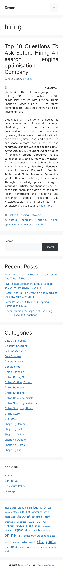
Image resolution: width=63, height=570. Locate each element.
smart (7, 547)
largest (18, 530)
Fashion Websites (15, 351)
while (53, 547)
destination (10, 517)
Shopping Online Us (17, 434)
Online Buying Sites (16, 377)
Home (8, 475)
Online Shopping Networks (25, 215)
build (29, 508)
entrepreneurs (27, 522)
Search (9, 241)
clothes (15, 512)
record (8, 542)
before (13, 219)
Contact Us (11, 480)
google (29, 525)
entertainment (12, 522)
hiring (54, 219)
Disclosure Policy (15, 486)
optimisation (12, 224)
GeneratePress (46, 565)
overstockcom (40, 535)
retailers (16, 542)
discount (23, 516)
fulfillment (9, 526)
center (47, 507)
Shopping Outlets (15, 439)
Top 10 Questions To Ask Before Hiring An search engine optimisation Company (31, 59)
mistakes (37, 530)
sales (24, 542)
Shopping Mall (13, 429)
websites (45, 547)
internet (8, 530)
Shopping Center (15, 424)
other (19, 536)
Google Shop (12, 366)
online (10, 535)
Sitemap (10, 491)
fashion (41, 521)
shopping (46, 541)
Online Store (12, 413)
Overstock (11, 418)
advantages (10, 508)
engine (42, 219)
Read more (45, 205)
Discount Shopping (16, 345)
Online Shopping (15, 392)
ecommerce (38, 517)
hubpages (46, 526)
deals (46, 512)
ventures (36, 547)
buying (37, 507)
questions (27, 224)
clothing (25, 511)
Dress (10, 7)
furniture (20, 526)
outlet (27, 536)
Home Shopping (14, 371)
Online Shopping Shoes (19, 408)
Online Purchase (15, 387)
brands (22, 507)
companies (36, 512)
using (28, 547)
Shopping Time (14, 450)
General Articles (14, 361)
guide (37, 526)
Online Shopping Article (19, 398)
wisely (7, 551)
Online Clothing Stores (18, 382)
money (46, 530)
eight (47, 517)
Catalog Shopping (15, 340)
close (7, 512)
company (27, 219)
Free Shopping (13, 356)
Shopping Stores (15, 444)
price (52, 536)
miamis (27, 530)
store (14, 546)
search (39, 224)
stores (21, 547)
